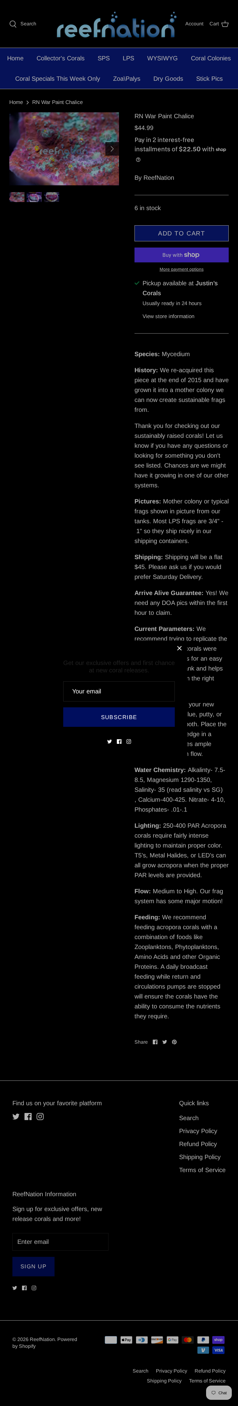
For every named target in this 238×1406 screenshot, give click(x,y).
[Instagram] (128, 741)
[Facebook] (119, 741)
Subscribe (119, 717)
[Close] (179, 648)
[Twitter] (109, 741)
